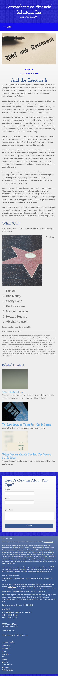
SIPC (14, 587)
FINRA (10, 587)
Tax (3, 657)
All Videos (5, 667)
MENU (9, 27)
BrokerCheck (48, 542)
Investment (6, 649)
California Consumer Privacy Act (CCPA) (17, 569)
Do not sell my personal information (39, 571)
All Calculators (7, 670)
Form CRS (9, 538)
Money (4, 659)
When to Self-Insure (13, 392)
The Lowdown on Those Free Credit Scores (26, 424)
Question (8, 510)
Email (7, 498)
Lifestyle (5, 662)
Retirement (6, 646)
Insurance (5, 654)
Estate (4, 651)
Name (7, 489)
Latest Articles (7, 665)
